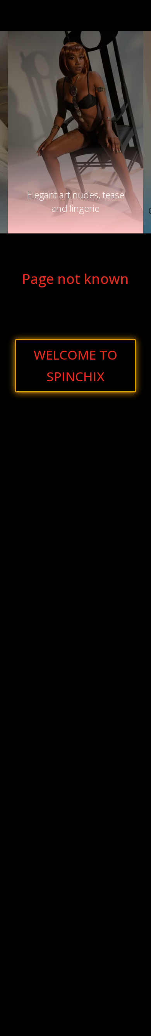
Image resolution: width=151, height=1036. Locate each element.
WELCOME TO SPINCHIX (75, 365)
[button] (75, 189)
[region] (75, 132)
